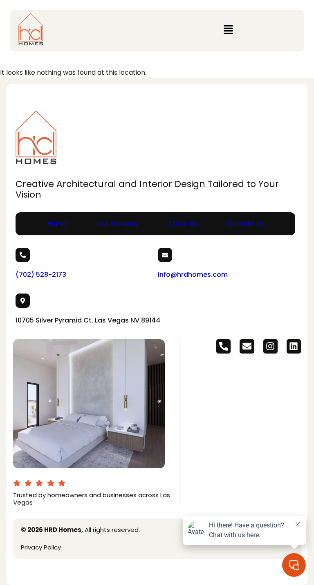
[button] (228, 31)
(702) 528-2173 (41, 274)
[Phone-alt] (223, 346)
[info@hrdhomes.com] (165, 255)
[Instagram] (270, 346)
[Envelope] (247, 346)
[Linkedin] (294, 346)
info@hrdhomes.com (193, 274)
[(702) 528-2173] (23, 255)
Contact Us (246, 223)
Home (56, 223)
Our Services (117, 223)
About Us (182, 223)
